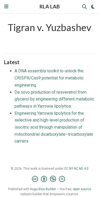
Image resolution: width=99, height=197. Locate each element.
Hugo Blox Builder (43, 189)
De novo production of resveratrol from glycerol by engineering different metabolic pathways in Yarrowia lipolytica (54, 99)
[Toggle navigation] (6, 6)
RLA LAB (50, 6)
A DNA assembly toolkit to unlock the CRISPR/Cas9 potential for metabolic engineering (49, 77)
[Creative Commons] (49, 179)
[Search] (84, 7)
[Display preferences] (93, 7)
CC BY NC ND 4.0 (76, 168)
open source (82, 189)
